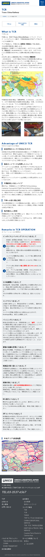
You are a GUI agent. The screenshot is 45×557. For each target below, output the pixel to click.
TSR (25, 510)
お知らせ (5, 502)
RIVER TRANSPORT (10, 546)
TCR (25, 512)
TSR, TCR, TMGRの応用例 (33, 525)
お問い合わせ (6, 507)
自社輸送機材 (6, 549)
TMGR (26, 515)
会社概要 (27, 502)
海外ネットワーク (30, 504)
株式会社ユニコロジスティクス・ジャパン (15, 3)
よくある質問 (28, 544)
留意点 (26, 541)
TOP (3, 499)
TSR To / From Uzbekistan (33, 518)
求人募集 (5, 504)
